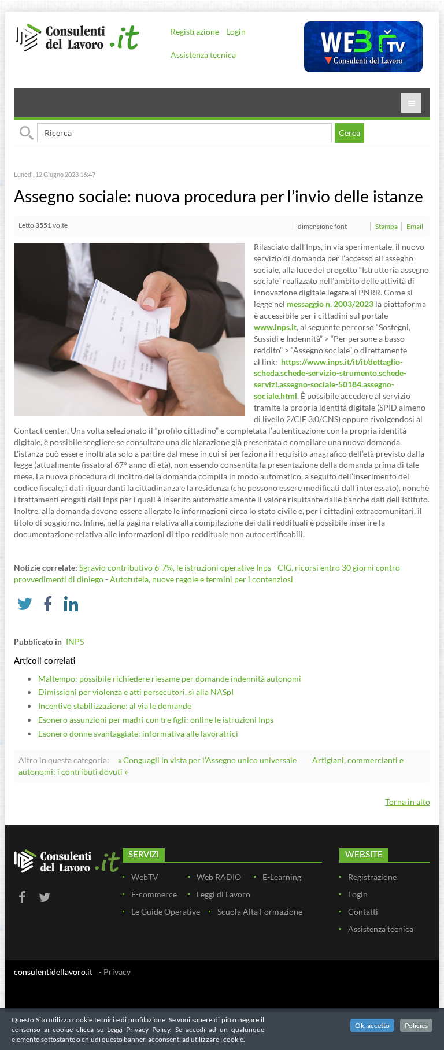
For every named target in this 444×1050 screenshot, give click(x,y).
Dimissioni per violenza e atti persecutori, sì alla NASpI (136, 692)
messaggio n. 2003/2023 (330, 304)
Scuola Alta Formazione (259, 911)
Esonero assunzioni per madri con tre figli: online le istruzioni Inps (155, 719)
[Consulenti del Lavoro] (77, 36)
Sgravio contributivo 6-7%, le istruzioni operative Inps (175, 567)
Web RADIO (219, 877)
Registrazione (195, 31)
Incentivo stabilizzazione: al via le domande (114, 706)
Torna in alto (407, 802)
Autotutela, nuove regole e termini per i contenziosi (201, 579)
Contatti (363, 911)
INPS (75, 641)
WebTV (144, 877)
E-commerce (154, 894)
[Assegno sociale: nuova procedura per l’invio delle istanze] (129, 328)
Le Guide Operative (165, 911)
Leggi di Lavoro (223, 894)
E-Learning (281, 877)
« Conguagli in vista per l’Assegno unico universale (207, 760)
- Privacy (115, 972)
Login (236, 31)
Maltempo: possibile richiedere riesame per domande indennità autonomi (169, 678)
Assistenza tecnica (203, 55)
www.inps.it (275, 327)
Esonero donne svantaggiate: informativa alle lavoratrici (138, 733)
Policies (416, 1025)
